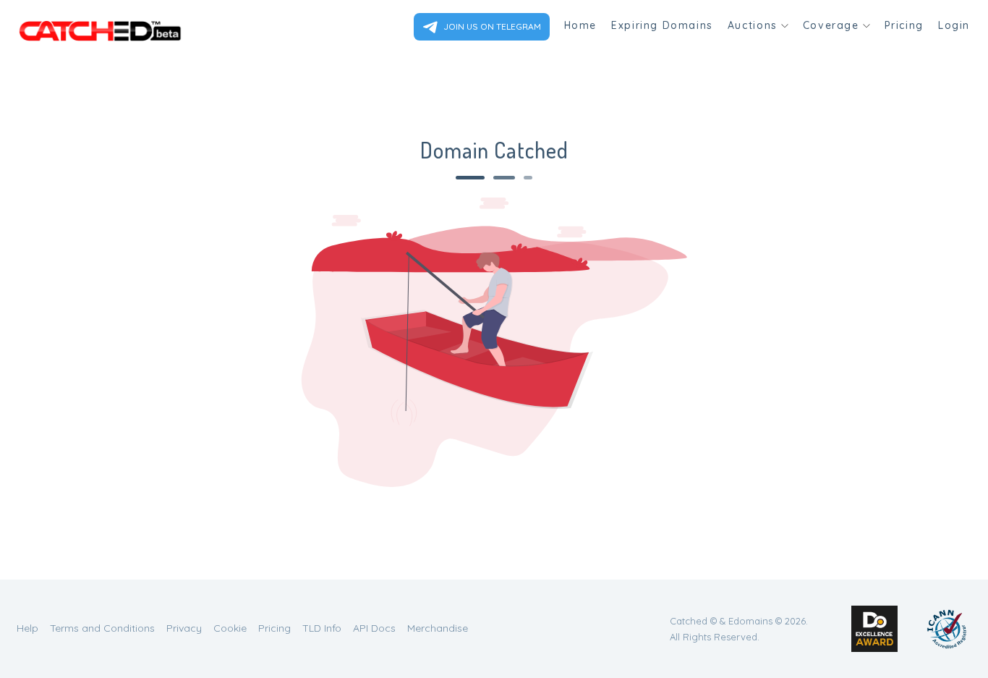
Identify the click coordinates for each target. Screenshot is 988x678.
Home (580, 25)
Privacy (184, 628)
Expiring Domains (662, 25)
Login (954, 25)
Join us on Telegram (491, 26)
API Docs (374, 628)
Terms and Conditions (102, 628)
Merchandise (437, 628)
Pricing (904, 25)
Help (27, 628)
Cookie (230, 628)
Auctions (753, 25)
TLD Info (321, 628)
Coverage (831, 25)
